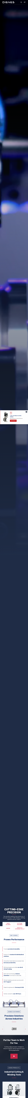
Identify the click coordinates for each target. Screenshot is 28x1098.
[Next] (25, 1029)
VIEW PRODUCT (13, 420)
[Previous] (2, 1029)
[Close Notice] (26, 412)
